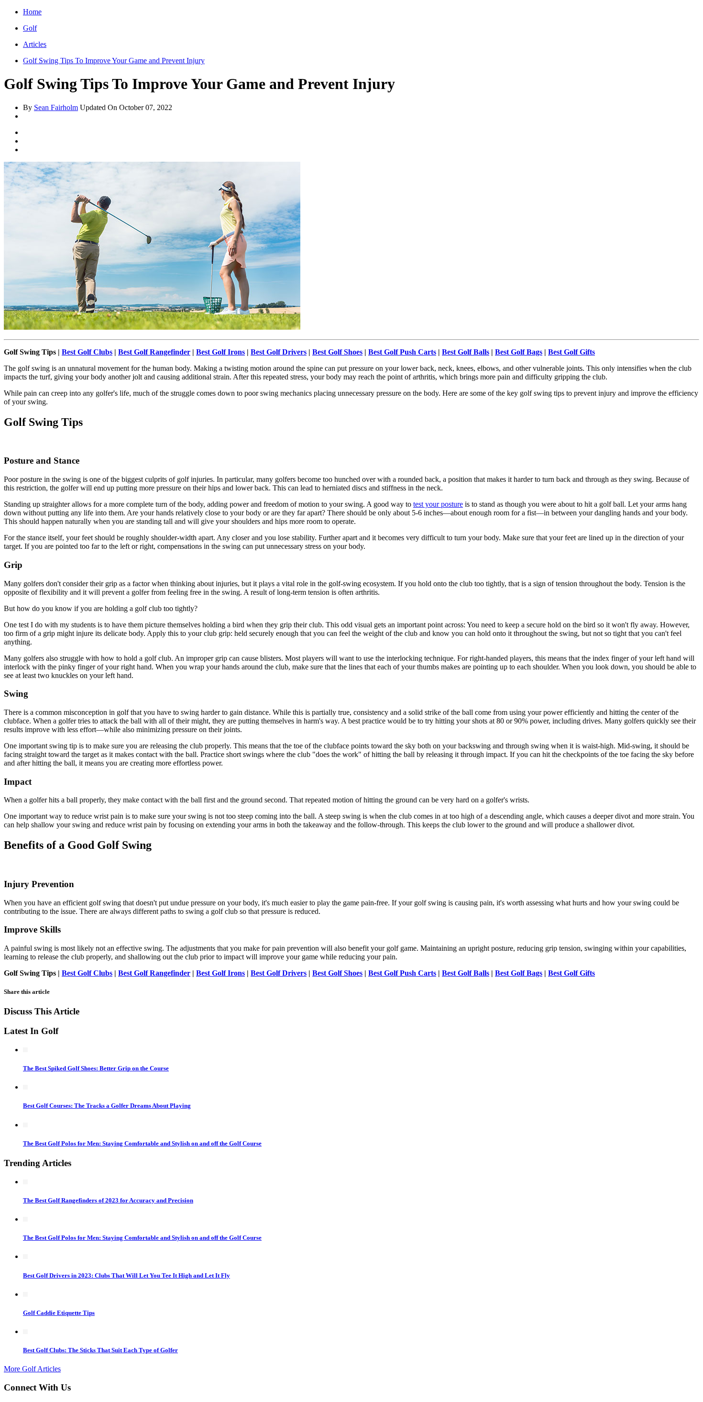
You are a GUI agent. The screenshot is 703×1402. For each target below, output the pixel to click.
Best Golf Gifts (571, 352)
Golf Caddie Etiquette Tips (59, 1312)
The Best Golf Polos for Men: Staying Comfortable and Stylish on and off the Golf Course (142, 1143)
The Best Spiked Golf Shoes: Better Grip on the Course (96, 1068)
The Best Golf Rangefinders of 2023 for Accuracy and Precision (108, 1200)
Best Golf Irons (220, 352)
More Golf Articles (32, 1369)
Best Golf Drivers (279, 352)
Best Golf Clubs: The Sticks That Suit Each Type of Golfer (100, 1350)
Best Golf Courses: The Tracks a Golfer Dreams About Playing (107, 1105)
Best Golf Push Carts (402, 352)
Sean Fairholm (56, 107)
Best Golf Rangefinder (154, 352)
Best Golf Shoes (337, 352)
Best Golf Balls (465, 352)
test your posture (438, 504)
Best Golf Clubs (87, 352)
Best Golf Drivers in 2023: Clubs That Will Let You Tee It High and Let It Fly (126, 1275)
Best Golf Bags (518, 352)
